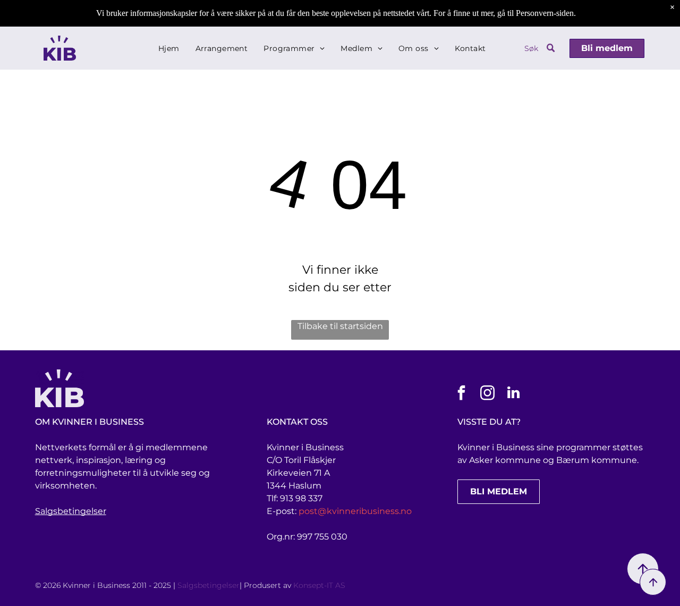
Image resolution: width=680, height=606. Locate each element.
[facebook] (461, 394)
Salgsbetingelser (70, 511)
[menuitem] (169, 48)
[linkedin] (513, 394)
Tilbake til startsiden (340, 326)
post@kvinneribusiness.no (355, 511)
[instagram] (487, 394)
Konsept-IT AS (319, 585)
